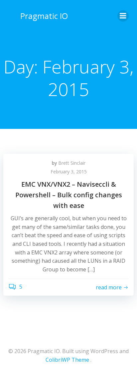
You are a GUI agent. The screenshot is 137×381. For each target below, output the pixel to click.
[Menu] (123, 16)
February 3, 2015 (69, 171)
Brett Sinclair (71, 163)
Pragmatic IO (44, 15)
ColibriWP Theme (67, 359)
